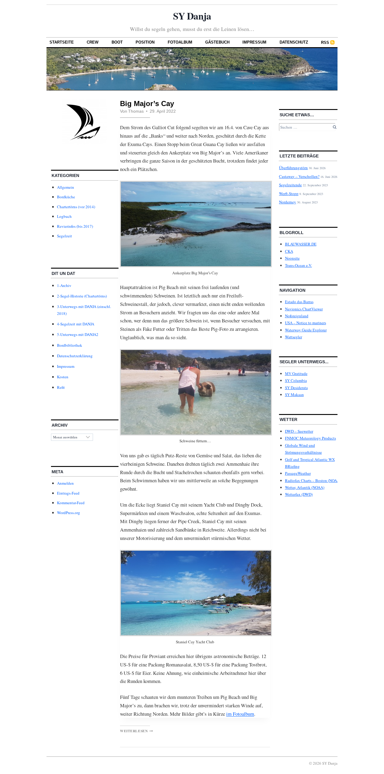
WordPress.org (68, 512)
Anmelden (65, 483)
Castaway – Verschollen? (299, 176)
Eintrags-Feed (68, 493)
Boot (117, 42)
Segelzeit (64, 236)
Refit (61, 387)
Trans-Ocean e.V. (298, 265)
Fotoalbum (180, 42)
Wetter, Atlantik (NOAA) (304, 487)
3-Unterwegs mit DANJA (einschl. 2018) (84, 310)
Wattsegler (293, 337)
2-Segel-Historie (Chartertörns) (82, 296)
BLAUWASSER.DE (300, 244)
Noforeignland (296, 315)
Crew (92, 42)
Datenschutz (294, 42)
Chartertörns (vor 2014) (76, 206)
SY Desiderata (296, 387)
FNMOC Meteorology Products (310, 438)
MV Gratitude (296, 373)
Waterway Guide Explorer (306, 330)
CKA (289, 251)
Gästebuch (217, 42)
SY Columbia (296, 380)
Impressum (254, 42)
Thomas (136, 111)
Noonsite (292, 258)
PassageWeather (298, 473)
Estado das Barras (299, 301)
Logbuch (64, 216)
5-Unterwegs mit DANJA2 (77, 334)
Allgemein (65, 187)
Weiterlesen (136, 730)
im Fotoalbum (240, 713)
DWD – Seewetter (299, 431)
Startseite (62, 42)
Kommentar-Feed (71, 502)
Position (145, 42)
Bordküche (66, 197)
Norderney (287, 202)
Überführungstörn (293, 167)
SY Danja (192, 16)
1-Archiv (64, 285)
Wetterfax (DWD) (299, 494)
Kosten (62, 376)
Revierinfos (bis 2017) (75, 226)
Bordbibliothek (69, 345)
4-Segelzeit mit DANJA (75, 324)
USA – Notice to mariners (305, 322)
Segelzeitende (290, 184)
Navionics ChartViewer (304, 309)
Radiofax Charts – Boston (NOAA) (313, 480)
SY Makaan (294, 394)
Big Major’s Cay (147, 103)
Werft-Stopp (288, 193)
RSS (325, 42)
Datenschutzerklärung (75, 355)
